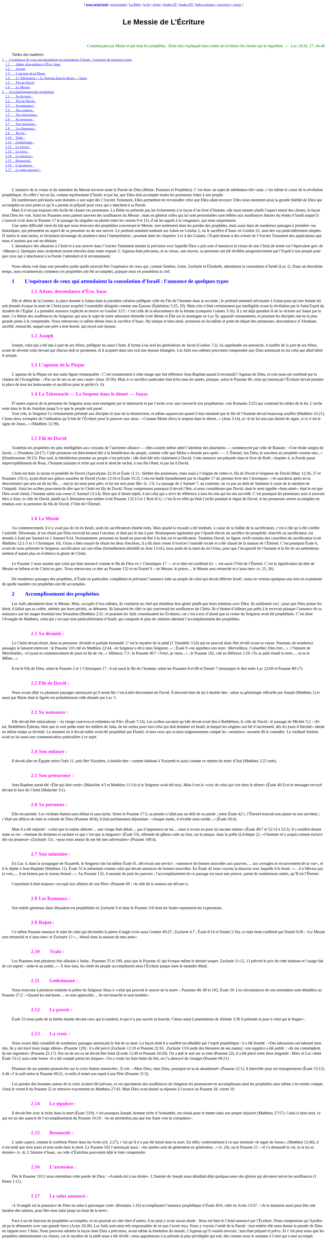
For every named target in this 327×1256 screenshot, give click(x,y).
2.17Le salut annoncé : (23, 170)
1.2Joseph (15, 69)
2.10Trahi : (15, 138)
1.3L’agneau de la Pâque (25, 73)
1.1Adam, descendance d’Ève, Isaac (33, 64)
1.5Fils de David (19, 82)
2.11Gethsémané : (19, 142)
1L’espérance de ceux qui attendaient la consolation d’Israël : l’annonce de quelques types (67, 59)
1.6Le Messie (17, 87)
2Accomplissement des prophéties (28, 92)
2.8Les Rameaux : (20, 128)
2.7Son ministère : (21, 124)
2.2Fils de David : (20, 101)
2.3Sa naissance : (20, 105)
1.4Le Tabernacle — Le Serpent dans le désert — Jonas (46, 78)
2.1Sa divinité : (19, 96)
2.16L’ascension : (19, 165)
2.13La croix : (17, 151)
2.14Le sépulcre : (19, 156)
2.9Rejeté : (16, 133)
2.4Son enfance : (19, 110)
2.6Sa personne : (19, 119)
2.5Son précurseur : (21, 115)
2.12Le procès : (18, 147)
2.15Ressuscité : (18, 161)
